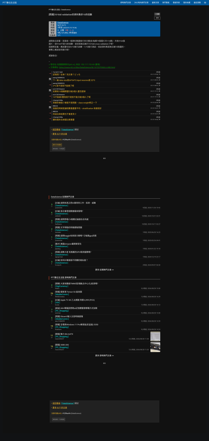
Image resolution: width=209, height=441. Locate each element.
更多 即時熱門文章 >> (104, 355)
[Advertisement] (104, 175)
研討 (65, 129)
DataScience (66, 10)
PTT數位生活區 (54, 10)
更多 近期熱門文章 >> (104, 270)
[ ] (61, 205)
